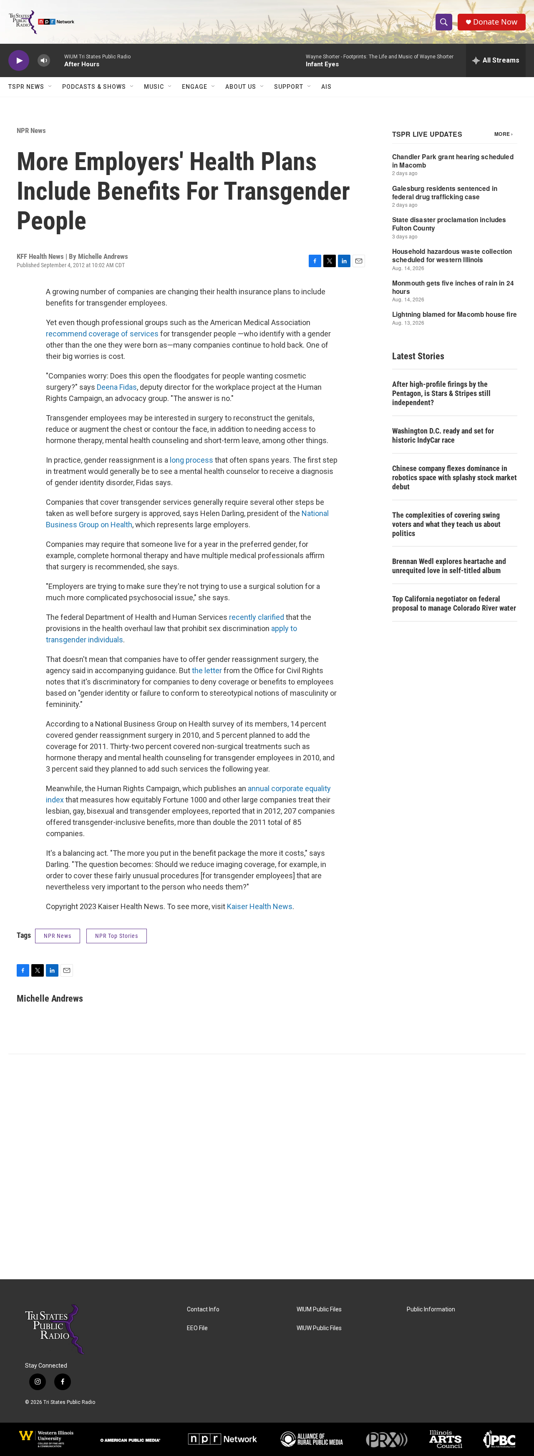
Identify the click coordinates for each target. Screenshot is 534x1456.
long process (191, 460)
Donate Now (495, 22)
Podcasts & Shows (94, 86)
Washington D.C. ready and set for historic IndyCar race (443, 435)
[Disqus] (267, 1167)
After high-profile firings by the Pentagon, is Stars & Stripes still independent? (441, 393)
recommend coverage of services (102, 333)
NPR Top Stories (116, 935)
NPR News (31, 130)
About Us (240, 86)
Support (288, 86)
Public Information (431, 1309)
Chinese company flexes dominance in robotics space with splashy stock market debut (454, 477)
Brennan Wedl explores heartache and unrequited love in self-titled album (449, 566)
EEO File (197, 1328)
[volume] (44, 60)
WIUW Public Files (319, 1328)
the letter (207, 670)
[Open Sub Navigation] (50, 86)
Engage (194, 86)
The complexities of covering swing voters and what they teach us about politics (446, 524)
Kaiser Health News (259, 906)
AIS (326, 86)
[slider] (57, 60)
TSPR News (26, 86)
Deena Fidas (116, 387)
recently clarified (256, 617)
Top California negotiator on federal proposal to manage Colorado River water (454, 603)
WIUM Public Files (319, 1309)
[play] (18, 60)
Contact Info (203, 1309)
